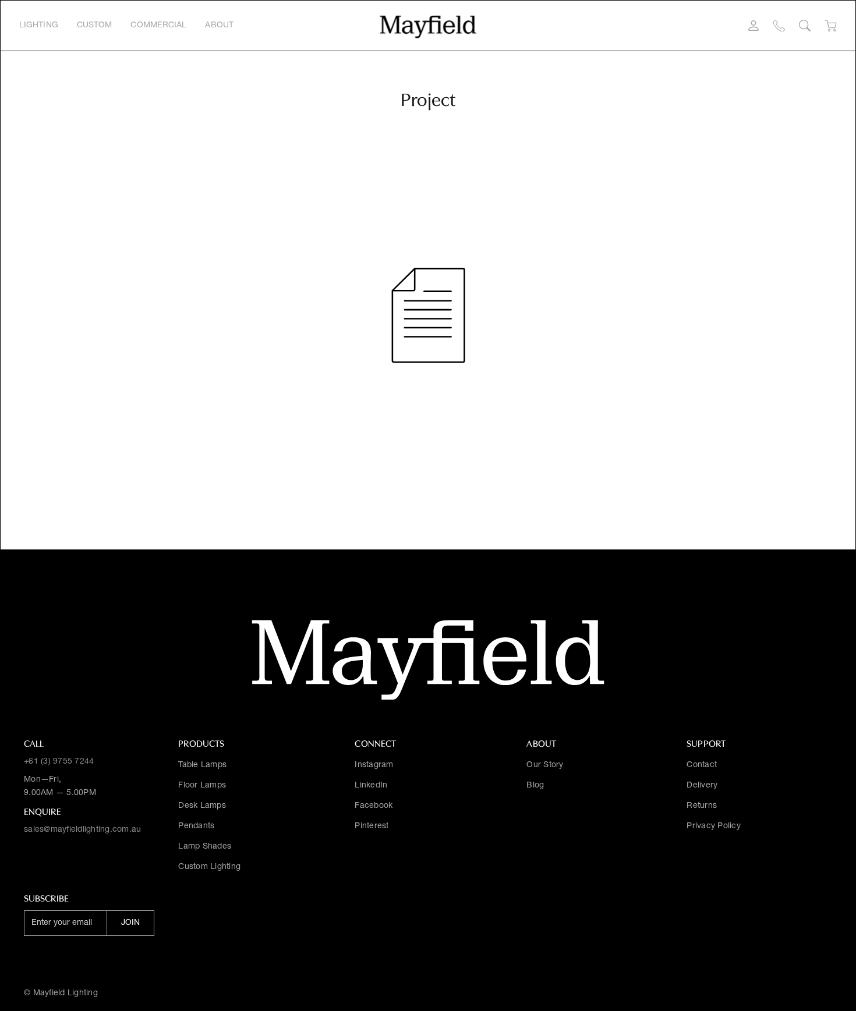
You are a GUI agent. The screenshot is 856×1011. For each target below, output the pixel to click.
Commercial (158, 26)
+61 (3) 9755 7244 (59, 762)
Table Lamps (202, 765)
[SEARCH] (805, 25)
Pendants (196, 826)
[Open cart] (831, 26)
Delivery (702, 786)
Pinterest (371, 826)
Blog (535, 786)
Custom (94, 26)
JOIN (130, 923)
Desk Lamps (202, 806)
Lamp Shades (204, 847)
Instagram (374, 765)
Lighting (38, 26)
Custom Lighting (209, 867)
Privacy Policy (714, 826)
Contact (702, 765)
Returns (702, 806)
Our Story (544, 765)
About (219, 26)
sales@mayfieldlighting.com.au (82, 830)
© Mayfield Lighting (61, 993)
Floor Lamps (202, 786)
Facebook (373, 806)
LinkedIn (371, 786)
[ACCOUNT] (753, 25)
